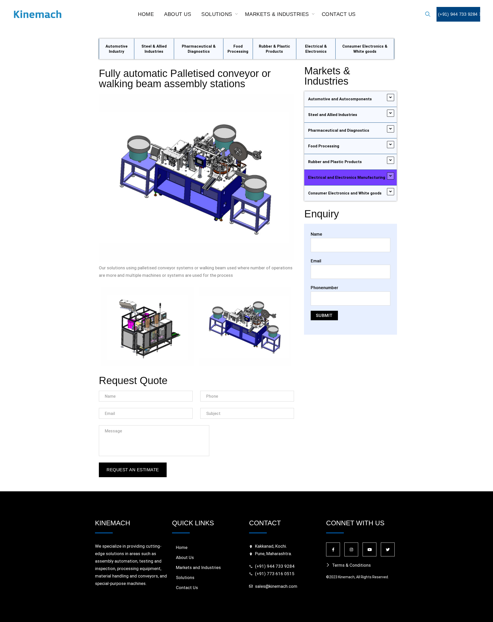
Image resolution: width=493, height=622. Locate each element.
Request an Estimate (133, 469)
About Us (177, 14)
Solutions (216, 14)
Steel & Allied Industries (154, 49)
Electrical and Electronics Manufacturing (346, 177)
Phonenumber (324, 287)
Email (316, 260)
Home (146, 14)
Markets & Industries (277, 14)
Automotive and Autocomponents (340, 99)
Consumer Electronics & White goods (364, 49)
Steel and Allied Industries (332, 114)
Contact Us (339, 14)
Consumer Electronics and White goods (345, 193)
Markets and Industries (198, 567)
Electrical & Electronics (316, 49)
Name (316, 234)
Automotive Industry (117, 49)
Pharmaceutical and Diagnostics (338, 130)
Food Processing (237, 49)
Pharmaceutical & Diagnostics (199, 49)
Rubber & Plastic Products (274, 49)
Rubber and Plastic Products (335, 161)
